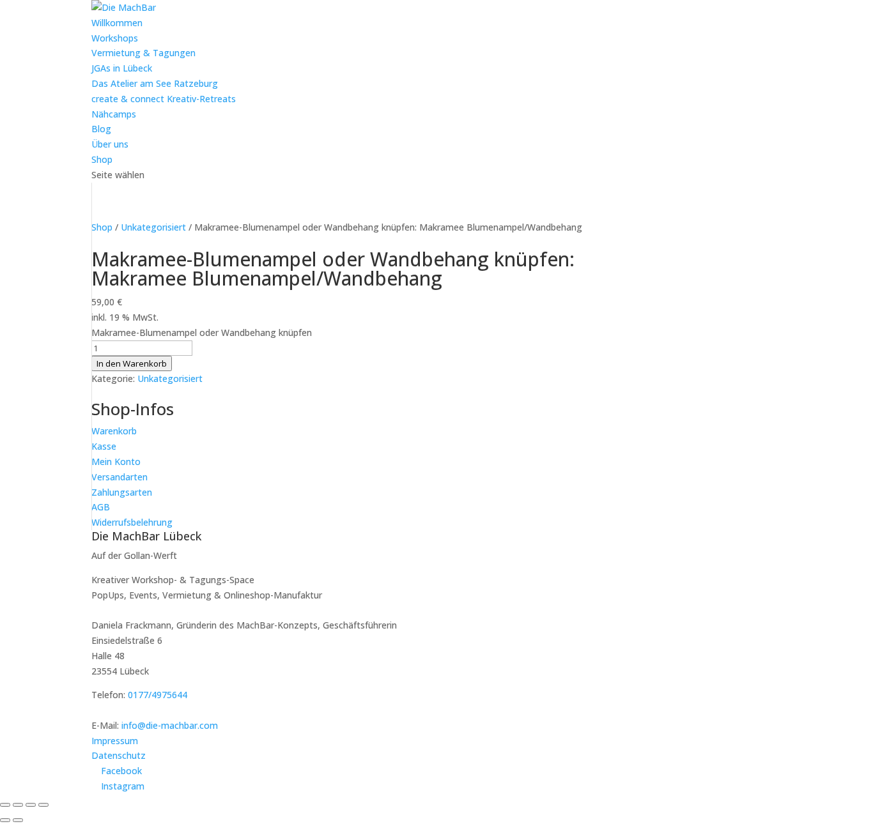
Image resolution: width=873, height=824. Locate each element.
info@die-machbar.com (169, 725)
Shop (101, 159)
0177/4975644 (157, 695)
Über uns (109, 144)
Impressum (114, 741)
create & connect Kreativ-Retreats (163, 99)
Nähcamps (113, 114)
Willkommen (117, 23)
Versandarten (119, 477)
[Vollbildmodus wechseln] (18, 805)
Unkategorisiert (153, 227)
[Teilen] (31, 805)
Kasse (103, 446)
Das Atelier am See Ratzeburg (154, 83)
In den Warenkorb (132, 363)
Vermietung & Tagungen (143, 53)
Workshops (114, 38)
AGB (100, 507)
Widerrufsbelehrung (132, 522)
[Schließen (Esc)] (43, 805)
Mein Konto (116, 461)
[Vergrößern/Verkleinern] (5, 805)
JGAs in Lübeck (121, 68)
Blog (101, 129)
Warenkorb (114, 431)
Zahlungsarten (121, 492)
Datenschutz (118, 755)
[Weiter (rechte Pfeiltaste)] (18, 820)
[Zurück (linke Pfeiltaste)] (5, 820)
